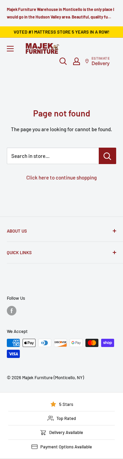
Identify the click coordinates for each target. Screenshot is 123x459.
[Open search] (63, 61)
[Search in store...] (107, 156)
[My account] (76, 61)
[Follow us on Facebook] (11, 310)
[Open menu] (10, 48)
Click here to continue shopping (61, 177)
